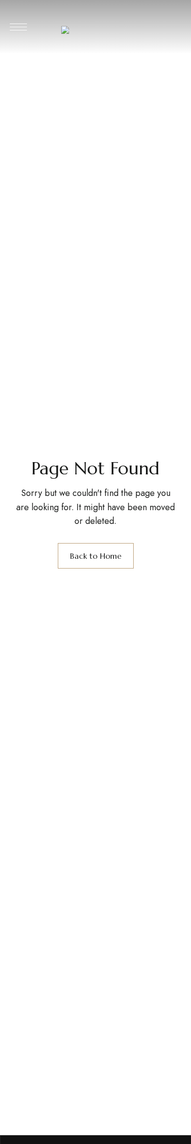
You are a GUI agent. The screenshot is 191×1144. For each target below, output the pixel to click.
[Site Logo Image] (96, 30)
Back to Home (95, 556)
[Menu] (18, 27)
